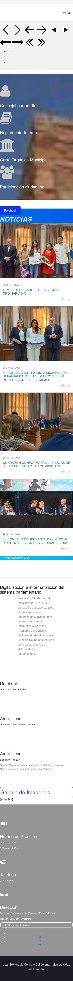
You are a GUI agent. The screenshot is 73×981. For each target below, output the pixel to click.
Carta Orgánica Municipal (23, 159)
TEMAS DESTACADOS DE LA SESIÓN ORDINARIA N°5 (31, 291)
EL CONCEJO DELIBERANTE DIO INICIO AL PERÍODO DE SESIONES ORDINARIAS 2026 (36, 541)
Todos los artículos (17, 557)
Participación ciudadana (22, 186)
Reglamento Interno (18, 132)
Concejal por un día (18, 105)
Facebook (10, 210)
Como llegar (19, 925)
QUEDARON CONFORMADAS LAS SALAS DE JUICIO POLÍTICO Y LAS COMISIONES (36, 464)
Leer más (10, 298)
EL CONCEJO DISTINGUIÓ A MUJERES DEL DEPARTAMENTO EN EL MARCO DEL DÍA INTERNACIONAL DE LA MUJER (36, 376)
